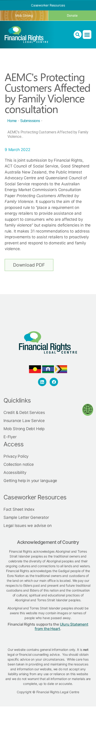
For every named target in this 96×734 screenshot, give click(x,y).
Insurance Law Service (24, 420)
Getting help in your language (30, 480)
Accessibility (14, 472)
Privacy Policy (15, 456)
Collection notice (18, 464)
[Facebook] (54, 382)
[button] (87, 34)
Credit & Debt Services (24, 412)
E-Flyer (10, 437)
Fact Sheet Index (18, 509)
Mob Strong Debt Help (24, 428)
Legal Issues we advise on (27, 525)
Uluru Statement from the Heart (61, 626)
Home (12, 121)
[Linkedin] (42, 382)
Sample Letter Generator (26, 517)
